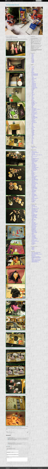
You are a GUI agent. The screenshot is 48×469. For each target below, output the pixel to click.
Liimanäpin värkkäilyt (34, 168)
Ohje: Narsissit (33, 114)
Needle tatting (33, 104)
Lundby (32, 99)
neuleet (32, 141)
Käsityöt (32, 97)
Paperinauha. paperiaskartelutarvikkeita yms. (36, 259)
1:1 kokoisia (33, 66)
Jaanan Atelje (33, 163)
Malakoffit (33, 218)
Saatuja (32, 131)
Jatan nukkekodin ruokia (34, 214)
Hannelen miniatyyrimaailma (35, 209)
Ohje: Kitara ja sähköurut (34, 112)
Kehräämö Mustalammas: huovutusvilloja (36, 257)
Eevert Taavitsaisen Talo (34, 156)
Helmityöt (33, 79)
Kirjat (32, 93)
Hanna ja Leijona (33, 159)
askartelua (33, 138)
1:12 (32, 67)
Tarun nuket (33, 239)
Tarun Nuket (33, 196)
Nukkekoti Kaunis (34, 181)
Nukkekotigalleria (33, 185)
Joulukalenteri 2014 (34, 85)
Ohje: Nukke (33, 115)
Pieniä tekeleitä (33, 127)
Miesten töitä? (33, 103)
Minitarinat (33, 175)
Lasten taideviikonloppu (12, 37)
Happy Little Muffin (34, 210)
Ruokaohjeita (33, 130)
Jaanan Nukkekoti (34, 164)
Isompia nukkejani (34, 81)
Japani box (33, 82)
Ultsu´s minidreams (34, 243)
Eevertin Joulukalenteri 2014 (35, 75)
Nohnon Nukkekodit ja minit (35, 179)
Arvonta (32, 70)
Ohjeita (32, 123)
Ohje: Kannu (33, 111)
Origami (32, 125)
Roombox (33, 129)
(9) (32, 56)
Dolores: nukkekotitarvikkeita (35, 253)
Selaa (18, 0)
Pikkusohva (33, 189)
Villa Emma (33, 201)
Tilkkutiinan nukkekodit (34, 240)
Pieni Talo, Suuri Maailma (34, 188)
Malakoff (33, 171)
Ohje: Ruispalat (33, 118)
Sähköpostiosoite (10, 452)
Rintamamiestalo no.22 (34, 147)
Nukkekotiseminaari (34, 108)
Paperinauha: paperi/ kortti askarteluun (36, 260)
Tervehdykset (33, 134)
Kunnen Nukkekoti (34, 166)
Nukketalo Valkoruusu (34, 230)
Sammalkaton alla (34, 235)
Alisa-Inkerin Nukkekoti (34, 151)
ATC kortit (33, 68)
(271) (33, 62)
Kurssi (32, 96)
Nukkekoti (33, 107)
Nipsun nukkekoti (33, 178)
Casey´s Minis (33, 153)
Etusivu (12, 0)
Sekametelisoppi (33, 236)
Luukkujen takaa (33, 101)
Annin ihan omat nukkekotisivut (35, 152)
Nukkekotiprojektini (34, 228)
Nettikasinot (15, 0)
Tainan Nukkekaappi (34, 194)
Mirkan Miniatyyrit (34, 177)
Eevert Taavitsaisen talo (34, 206)
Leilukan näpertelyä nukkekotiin (35, 167)
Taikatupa (33, 133)
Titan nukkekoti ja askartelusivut (35, 241)
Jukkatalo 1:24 (33, 88)
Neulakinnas (33, 105)
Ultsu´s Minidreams (34, 200)
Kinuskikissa (33, 247)
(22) (33, 55)
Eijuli (32, 157)
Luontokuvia (33, 100)
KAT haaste (33, 89)
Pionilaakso (33, 249)
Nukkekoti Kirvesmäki (34, 182)
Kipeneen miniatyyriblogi (34, 215)
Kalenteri (33, 90)
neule (32, 140)
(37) (33, 60)
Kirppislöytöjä (33, 94)
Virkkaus (33, 137)
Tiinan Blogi (33, 197)
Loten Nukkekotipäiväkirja (34, 217)
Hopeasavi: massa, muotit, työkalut (35, 256)
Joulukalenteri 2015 (34, 86)
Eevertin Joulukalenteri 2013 (35, 74)
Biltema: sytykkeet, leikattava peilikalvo (36, 252)
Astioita (32, 71)
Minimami (33, 173)
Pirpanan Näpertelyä (34, 190)
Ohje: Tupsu (33, 119)
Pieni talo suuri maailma (34, 232)
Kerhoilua (33, 92)
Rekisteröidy (22, 0)
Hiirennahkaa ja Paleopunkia (35, 160)
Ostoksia (33, 126)
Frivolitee (33, 77)
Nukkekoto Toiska (34, 186)
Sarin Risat (33, 192)
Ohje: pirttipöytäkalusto (34, 122)
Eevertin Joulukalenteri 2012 (35, 73)
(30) (33, 59)
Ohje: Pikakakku (33, 116)
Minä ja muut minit (34, 222)
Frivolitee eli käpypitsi (34, 78)
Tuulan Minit (33, 199)
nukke (32, 142)
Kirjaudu (34, 0)
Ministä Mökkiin (33, 174)
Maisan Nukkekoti (34, 170)
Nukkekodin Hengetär (34, 224)
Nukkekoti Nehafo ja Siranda (35, 183)
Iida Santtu (33, 162)
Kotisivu (12, 454)
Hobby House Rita (34, 255)
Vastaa (8, 445)
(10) (33, 58)
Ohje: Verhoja (33, 120)
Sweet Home (33, 193)
